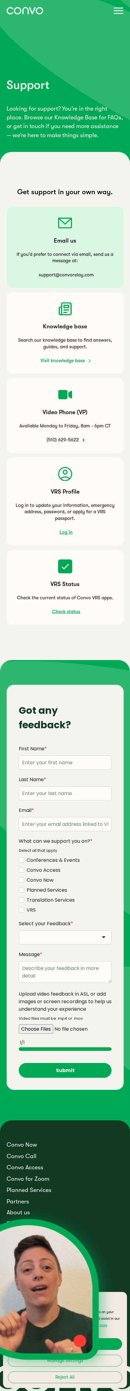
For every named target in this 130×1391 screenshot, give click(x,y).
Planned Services (29, 1190)
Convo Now (22, 1144)
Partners (18, 1201)
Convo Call (22, 1156)
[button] (117, 10)
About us (18, 1212)
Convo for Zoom (28, 1179)
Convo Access (25, 1167)
